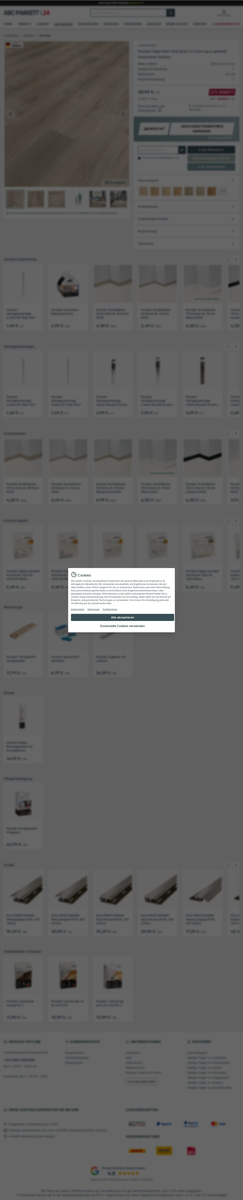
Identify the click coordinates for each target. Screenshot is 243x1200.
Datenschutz (78, 609)
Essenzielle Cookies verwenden (122, 626)
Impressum (94, 609)
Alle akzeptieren (122, 617)
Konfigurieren (110, 609)
